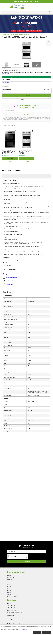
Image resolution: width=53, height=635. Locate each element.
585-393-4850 (14, 622)
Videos (8, 583)
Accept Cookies (37, 632)
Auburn (9, 603)
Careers (9, 594)
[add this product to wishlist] (48, 44)
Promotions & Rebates (12, 581)
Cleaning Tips (9, 284)
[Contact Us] (42, 6)
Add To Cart (26, 95)
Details (48, 76)
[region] (26, 630)
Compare (11, 161)
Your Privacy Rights (6, 632)
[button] (4, 6)
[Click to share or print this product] (48, 41)
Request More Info (27, 99)
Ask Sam (26, 114)
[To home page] (17, 6)
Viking (8, 82)
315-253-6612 (14, 610)
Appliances (4, 34)
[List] (31, 6)
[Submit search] (49, 12)
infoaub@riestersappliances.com (17, 612)
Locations (9, 592)
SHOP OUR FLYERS (21, 30)
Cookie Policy (25, 629)
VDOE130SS (7, 84)
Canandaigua (10, 615)
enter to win (39, 30)
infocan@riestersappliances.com (17, 623)
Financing (9, 590)
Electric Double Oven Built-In (24, 34)
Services (9, 585)
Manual (7, 274)
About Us (9, 588)
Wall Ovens (14, 34)
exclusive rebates (30, 30)
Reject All (47, 632)
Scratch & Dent (10, 579)
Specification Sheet (10, 281)
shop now (13, 30)
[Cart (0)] (48, 6)
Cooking (9, 34)
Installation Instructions (11, 277)
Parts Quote (10, 586)
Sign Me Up (26, 561)
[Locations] (37, 6)
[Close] (50, 626)
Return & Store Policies (12, 596)
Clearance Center (11, 577)
